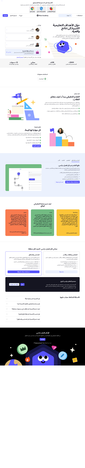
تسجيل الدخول (13, 15)
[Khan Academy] (42, 16)
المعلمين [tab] (68, 160)
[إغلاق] (2, 1)
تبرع (21, 15)
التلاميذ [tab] (63, 160)
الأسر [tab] (59, 160)
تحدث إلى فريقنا (38, 342)
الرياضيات (41, 79)
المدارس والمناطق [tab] (75, 160)
